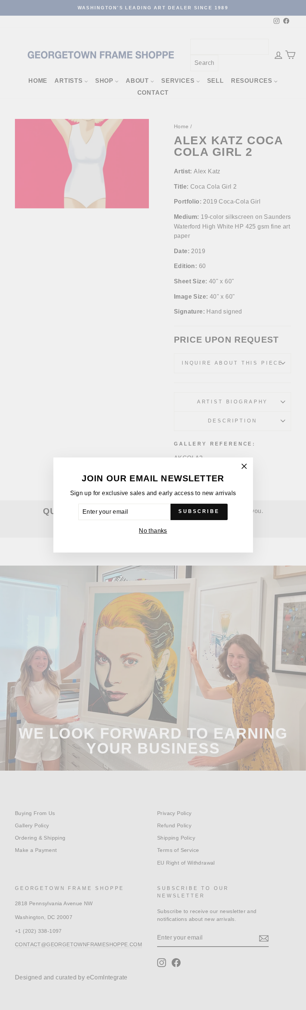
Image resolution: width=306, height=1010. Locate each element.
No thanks (153, 531)
